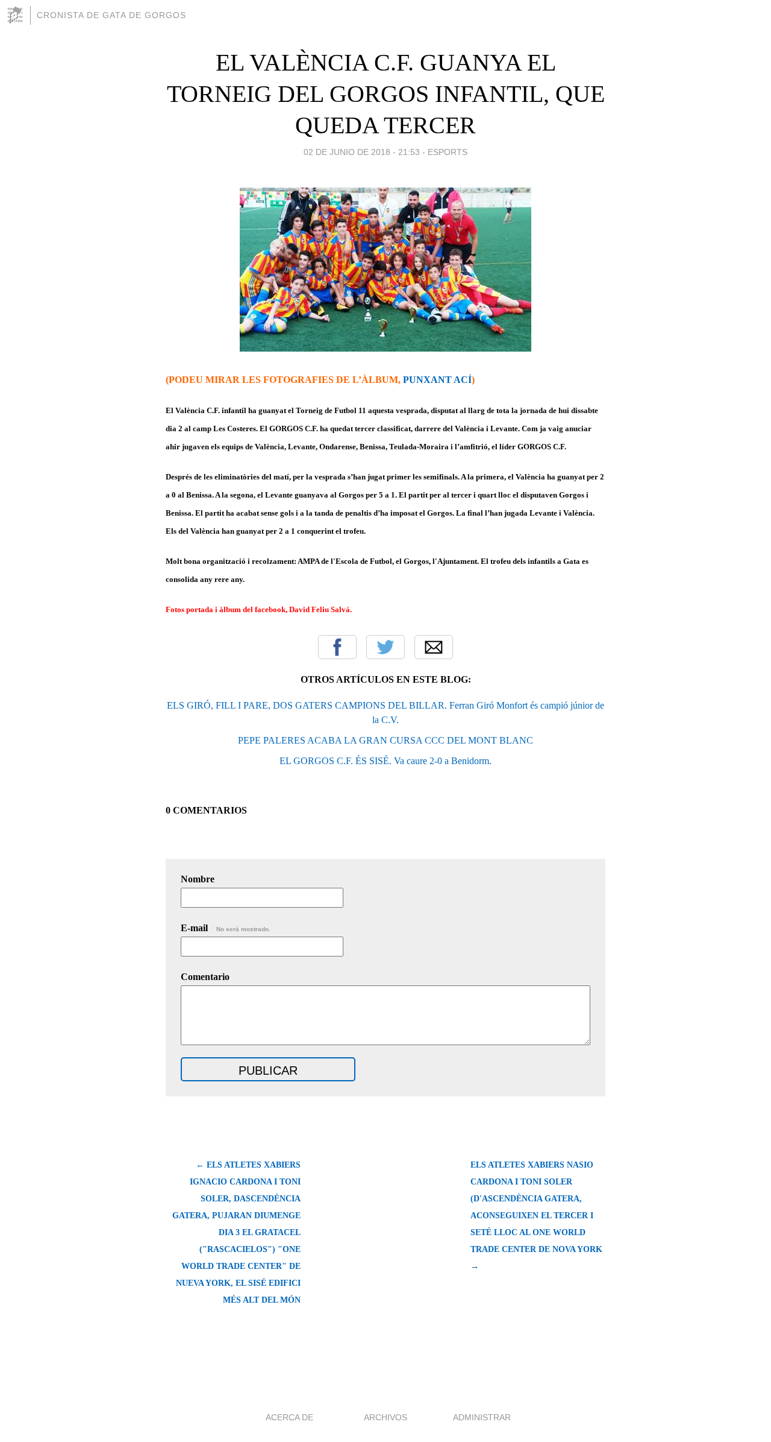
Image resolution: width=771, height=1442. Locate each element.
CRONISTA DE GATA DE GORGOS (111, 15)
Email (433, 647)
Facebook (337, 647)
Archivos (385, 1417)
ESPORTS (447, 152)
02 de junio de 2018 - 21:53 (362, 152)
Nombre (197, 879)
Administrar (482, 1417)
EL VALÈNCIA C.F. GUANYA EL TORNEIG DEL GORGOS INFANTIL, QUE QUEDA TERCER (386, 94)
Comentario (205, 977)
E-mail (225, 928)
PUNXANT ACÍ (437, 380)
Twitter (385, 647)
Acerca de (289, 1417)
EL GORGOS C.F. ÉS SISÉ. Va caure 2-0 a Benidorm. (385, 761)
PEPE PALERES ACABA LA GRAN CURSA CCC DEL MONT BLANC (385, 740)
